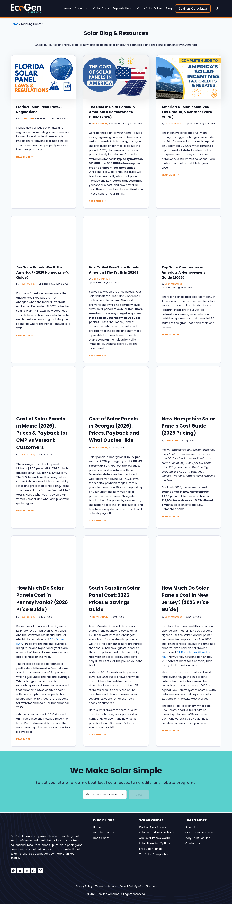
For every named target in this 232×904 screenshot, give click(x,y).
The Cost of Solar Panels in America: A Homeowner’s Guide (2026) (112, 112)
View (139, 795)
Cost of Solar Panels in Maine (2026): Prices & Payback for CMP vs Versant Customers (41, 433)
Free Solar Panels (150, 849)
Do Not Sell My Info (131, 886)
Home (67, 8)
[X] (40, 870)
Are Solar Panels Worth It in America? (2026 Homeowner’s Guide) (42, 272)
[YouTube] (20, 870)
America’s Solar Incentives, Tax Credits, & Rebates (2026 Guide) (187, 112)
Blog (169, 8)
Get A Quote (101, 838)
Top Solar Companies (153, 854)
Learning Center (103, 832)
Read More (24, 156)
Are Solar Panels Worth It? (156, 838)
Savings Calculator (193, 8)
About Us (81, 8)
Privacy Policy (84, 886)
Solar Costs (101, 8)
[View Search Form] (216, 8)
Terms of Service (106, 886)
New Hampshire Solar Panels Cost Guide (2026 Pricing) (188, 425)
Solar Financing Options (155, 843)
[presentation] (43, 77)
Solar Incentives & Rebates (157, 832)
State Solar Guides (150, 8)
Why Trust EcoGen (197, 838)
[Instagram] (33, 870)
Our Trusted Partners (199, 832)
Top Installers (122, 8)
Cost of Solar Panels (152, 827)
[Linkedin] (27, 870)
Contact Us (193, 843)
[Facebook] (13, 870)
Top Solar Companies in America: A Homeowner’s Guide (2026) (184, 272)
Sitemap (151, 886)
